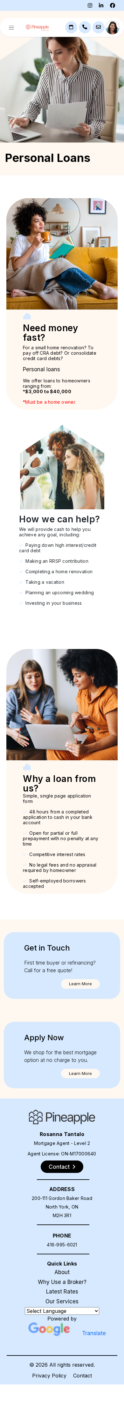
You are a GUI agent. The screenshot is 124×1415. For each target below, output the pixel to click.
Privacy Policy (49, 1375)
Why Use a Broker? (62, 1282)
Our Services (62, 1301)
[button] (80, 984)
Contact (82, 1375)
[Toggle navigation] (11, 27)
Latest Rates (62, 1291)
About (62, 1272)
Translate (94, 1333)
